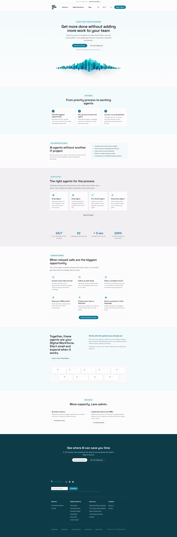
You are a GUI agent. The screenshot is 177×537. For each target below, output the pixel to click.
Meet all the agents (88, 215)
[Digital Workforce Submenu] (84, 7)
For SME (53, 508)
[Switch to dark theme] (111, 7)
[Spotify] (73, 482)
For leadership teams (98, 422)
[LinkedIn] (69, 482)
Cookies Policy (54, 529)
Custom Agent (74, 519)
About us (111, 505)
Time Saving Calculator (96, 514)
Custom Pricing (88, 529)
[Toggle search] (98, 7)
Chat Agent (73, 517)
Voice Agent (73, 505)
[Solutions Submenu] (68, 7)
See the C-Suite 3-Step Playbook (60, 358)
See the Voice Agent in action (88, 317)
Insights (91, 517)
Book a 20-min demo (79, 45)
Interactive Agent (75, 511)
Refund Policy (99, 529)
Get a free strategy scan (96, 45)
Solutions (65, 7)
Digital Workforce (78, 7)
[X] (66, 482)
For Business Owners (57, 505)
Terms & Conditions (76, 529)
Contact (110, 508)
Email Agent (73, 514)
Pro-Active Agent (75, 508)
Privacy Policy (97, 491)
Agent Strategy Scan (95, 511)
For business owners (59, 420)
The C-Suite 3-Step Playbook (97, 508)
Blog (90, 7)
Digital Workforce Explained (97, 505)
